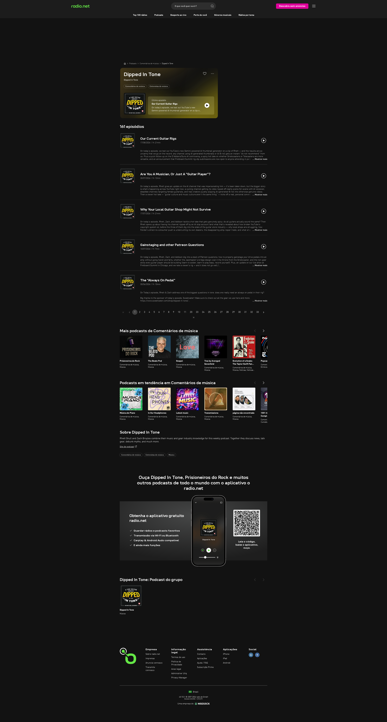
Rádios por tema (246, 15)
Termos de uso (178, 657)
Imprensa (150, 658)
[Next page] (263, 312)
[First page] (123, 312)
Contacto (201, 654)
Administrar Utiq (179, 673)
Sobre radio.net (153, 654)
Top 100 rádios (140, 15)
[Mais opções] (212, 73)
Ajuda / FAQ (202, 663)
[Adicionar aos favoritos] (204, 73)
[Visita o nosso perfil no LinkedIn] (251, 655)
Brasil (195, 692)
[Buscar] (212, 6)
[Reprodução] (207, 105)
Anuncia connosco (154, 663)
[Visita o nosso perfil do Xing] (257, 655)
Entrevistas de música (159, 86)
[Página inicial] (125, 63)
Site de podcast (127, 447)
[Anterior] (255, 329)
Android (226, 663)
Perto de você (200, 15)
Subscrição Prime (205, 667)
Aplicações (202, 658)
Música (171, 455)
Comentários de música (135, 86)
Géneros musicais (222, 15)
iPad (225, 658)
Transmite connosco (150, 668)
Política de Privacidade (176, 663)
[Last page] (193, 317)
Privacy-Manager (179, 678)
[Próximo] (263, 329)
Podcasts (158, 15)
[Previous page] (129, 312)
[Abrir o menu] (314, 6)
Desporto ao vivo (178, 15)
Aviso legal (176, 669)
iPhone (226, 654)
